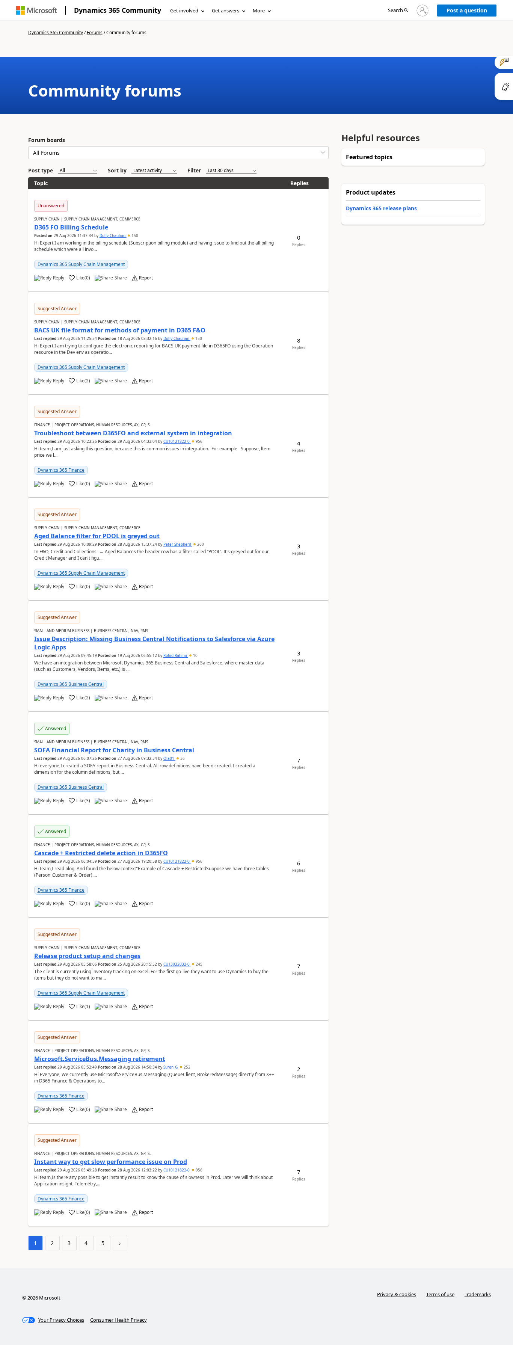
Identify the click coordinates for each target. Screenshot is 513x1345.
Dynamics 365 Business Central (71, 684)
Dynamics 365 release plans (381, 208)
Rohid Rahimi (175, 655)
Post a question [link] (467, 10)
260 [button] (200, 544)
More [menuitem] (259, 10)
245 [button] (198, 964)
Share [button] (121, 278)
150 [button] (134, 235)
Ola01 (169, 758)
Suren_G (171, 1067)
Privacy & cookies (396, 1294)
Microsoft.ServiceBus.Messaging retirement (99, 1059)
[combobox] (178, 152)
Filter (194, 170)
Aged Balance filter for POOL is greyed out (97, 536)
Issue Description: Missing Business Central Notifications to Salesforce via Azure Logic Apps (154, 643)
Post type (40, 170)
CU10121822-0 (177, 441)
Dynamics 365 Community (117, 10)
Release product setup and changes (87, 956)
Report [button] (146, 278)
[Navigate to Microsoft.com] (36, 10)
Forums (95, 32)
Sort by (117, 170)
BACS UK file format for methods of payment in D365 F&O (119, 330)
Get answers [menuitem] (225, 10)
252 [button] (186, 1067)
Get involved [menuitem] (184, 10)
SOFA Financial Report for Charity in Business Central (114, 750)
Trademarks (478, 1294)
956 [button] (198, 441)
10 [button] (195, 655)
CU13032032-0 (177, 964)
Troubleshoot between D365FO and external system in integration (133, 433)
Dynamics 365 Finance (61, 470)
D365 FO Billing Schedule (71, 227)
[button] (397, 11)
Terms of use (440, 1294)
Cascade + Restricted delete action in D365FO (101, 853)
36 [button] (182, 758)
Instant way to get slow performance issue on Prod (110, 1162)
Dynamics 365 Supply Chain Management (81, 264)
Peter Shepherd (177, 544)
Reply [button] (58, 278)
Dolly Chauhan (113, 235)
